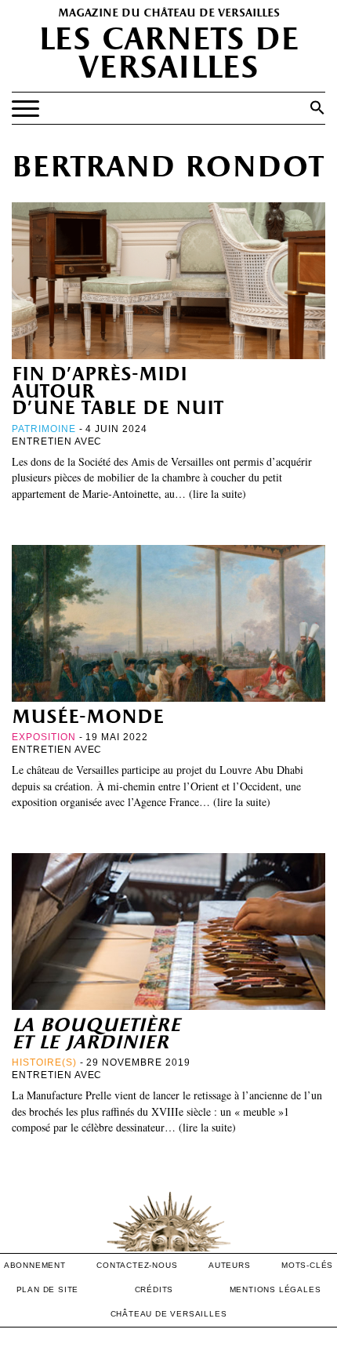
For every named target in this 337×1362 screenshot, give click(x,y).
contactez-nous (136, 1265)
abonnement (35, 1265)
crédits (154, 1289)
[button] (317, 107)
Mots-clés (307, 1265)
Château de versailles (169, 1313)
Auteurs (229, 1265)
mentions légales (275, 1289)
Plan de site (47, 1289)
